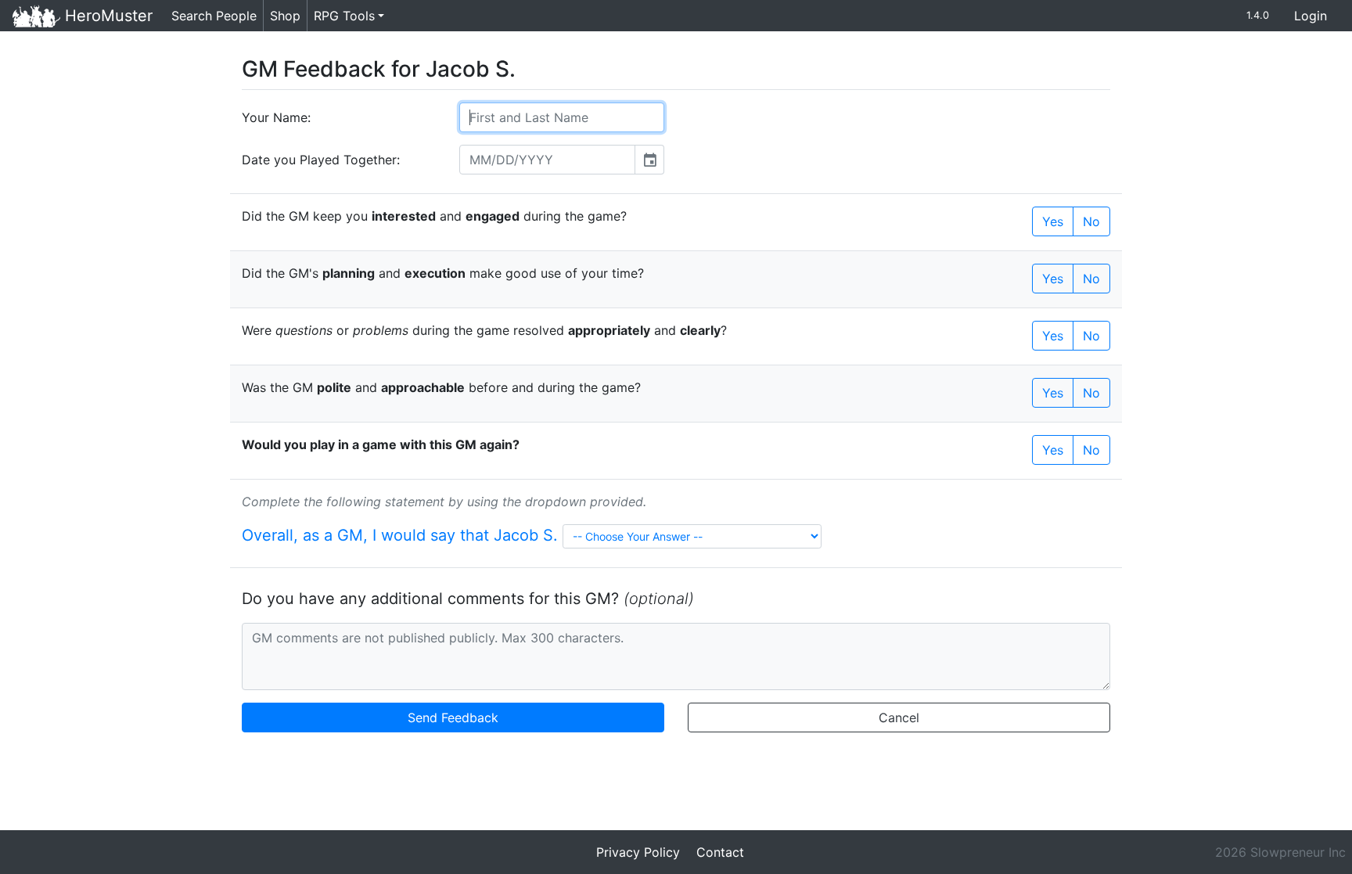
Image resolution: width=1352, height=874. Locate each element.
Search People (214, 15)
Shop (285, 15)
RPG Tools (344, 15)
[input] (547, 159)
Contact (720, 852)
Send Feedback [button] (453, 717)
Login (1310, 15)
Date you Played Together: (321, 159)
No (1091, 221)
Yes (1052, 221)
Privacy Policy (638, 852)
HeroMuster (106, 15)
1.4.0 (1257, 15)
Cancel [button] (899, 717)
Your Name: (276, 117)
